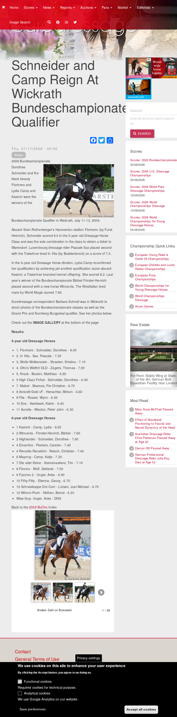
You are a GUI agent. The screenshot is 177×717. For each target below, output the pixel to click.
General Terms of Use (37, 659)
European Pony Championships (145, 277)
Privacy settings (88, 658)
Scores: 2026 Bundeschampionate (153, 160)
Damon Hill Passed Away (152, 448)
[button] (133, 358)
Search (143, 133)
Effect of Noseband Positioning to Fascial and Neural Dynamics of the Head (155, 423)
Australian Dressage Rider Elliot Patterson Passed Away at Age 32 (155, 438)
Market (123, 7)
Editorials (144, 7)
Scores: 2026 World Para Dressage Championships (147, 188)
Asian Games (144, 306)
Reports (66, 7)
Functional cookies (38, 681)
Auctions (87, 7)
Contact (23, 652)
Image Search (20, 22)
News (47, 7)
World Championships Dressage (150, 298)
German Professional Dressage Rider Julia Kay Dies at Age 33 (152, 458)
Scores (29, 7)
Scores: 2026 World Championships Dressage (147, 204)
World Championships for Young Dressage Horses (152, 287)
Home (14, 7)
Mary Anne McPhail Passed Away (154, 411)
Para (106, 7)
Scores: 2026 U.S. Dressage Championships (149, 173)
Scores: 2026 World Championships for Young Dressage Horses (147, 221)
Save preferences (33, 709)
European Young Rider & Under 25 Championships (152, 256)
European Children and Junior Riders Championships (155, 267)
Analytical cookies (37, 693)
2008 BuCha (38, 507)
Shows (18, 155)
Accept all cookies (141, 709)
